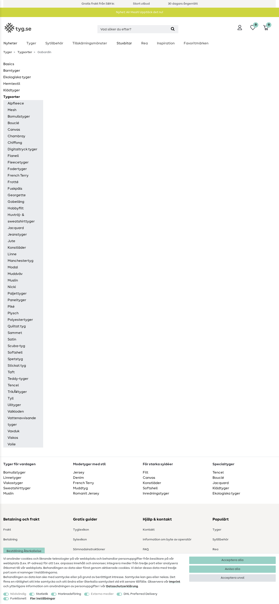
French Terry (18, 175)
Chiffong (15, 142)
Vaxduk (13, 431)
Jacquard (16, 228)
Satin (12, 339)
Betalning (10, 539)
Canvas (14, 129)
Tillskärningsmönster (89, 43)
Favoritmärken (196, 43)
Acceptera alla (232, 560)
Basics (8, 64)
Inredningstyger (156, 493)
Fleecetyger (18, 162)
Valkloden (16, 411)
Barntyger (11, 70)
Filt (145, 472)
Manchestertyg (20, 260)
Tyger (31, 43)
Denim (78, 477)
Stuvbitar (124, 43)
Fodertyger (17, 169)
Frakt (7, 529)
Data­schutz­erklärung (122, 586)
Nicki (12, 287)
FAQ (146, 549)
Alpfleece (16, 103)
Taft (11, 372)
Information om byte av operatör (167, 539)
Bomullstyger (19, 116)
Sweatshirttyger (17, 488)
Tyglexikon (81, 529)
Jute (11, 241)
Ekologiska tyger (17, 77)
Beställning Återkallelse (24, 551)
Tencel (13, 385)
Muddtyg (80, 488)
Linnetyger (12, 477)
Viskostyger (13, 483)
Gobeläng (16, 201)
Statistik (42, 593)
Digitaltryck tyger (22, 149)
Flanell (13, 156)
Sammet (15, 333)
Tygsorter (24, 52)
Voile (12, 444)
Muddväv (15, 274)
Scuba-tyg (16, 346)
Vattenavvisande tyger (22, 421)
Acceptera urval (232, 577)
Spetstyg (15, 359)
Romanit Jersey (86, 493)
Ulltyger (14, 405)
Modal (13, 267)
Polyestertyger (20, 319)
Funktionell (18, 598)
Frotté (13, 182)
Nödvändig (18, 593)
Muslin (13, 280)
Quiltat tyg (17, 326)
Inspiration (166, 43)
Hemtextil (11, 83)
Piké (11, 306)
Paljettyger (17, 293)
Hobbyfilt (16, 208)
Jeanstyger (17, 234)
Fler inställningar (42, 598)
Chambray (16, 136)
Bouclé (13, 123)
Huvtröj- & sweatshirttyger (21, 218)
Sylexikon (80, 539)
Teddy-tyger (18, 378)
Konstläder (17, 247)
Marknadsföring (69, 593)
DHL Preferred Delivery (140, 593)
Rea (144, 43)
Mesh (12, 110)
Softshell (15, 352)
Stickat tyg (17, 365)
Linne (12, 254)
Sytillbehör (54, 43)
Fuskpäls (15, 188)
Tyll (11, 398)
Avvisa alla (232, 569)
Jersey (78, 472)
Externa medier (102, 593)
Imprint (174, 581)
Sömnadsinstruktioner (89, 549)
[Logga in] (239, 27)
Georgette (17, 195)
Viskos (13, 437)
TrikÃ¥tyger (17, 392)
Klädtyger (11, 90)
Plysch (13, 313)
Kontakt (149, 529)
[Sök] (172, 29)
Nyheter (10, 43)
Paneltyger (17, 300)
